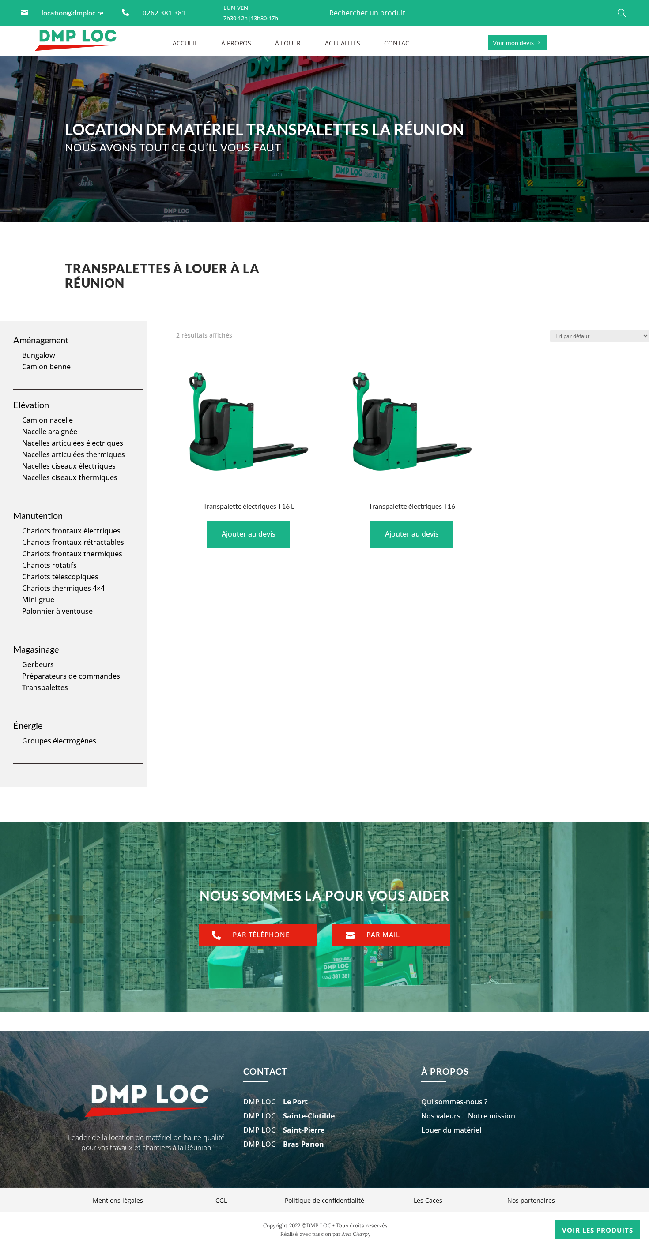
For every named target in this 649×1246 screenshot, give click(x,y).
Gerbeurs (38, 664)
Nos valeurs (440, 1116)
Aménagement (40, 339)
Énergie (27, 725)
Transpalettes (45, 687)
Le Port (295, 1102)
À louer (288, 43)
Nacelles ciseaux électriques (69, 466)
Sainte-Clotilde (309, 1116)
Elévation (31, 404)
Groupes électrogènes (59, 741)
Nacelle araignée (49, 431)
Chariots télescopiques (60, 577)
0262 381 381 (164, 12)
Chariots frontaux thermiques (72, 554)
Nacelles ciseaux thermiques (69, 477)
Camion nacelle (47, 420)
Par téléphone (261, 934)
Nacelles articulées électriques (72, 443)
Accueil (185, 43)
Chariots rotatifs (49, 565)
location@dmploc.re (73, 12)
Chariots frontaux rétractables (73, 542)
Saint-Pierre (303, 1130)
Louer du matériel (451, 1130)
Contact (398, 43)
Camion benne (46, 367)
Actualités (342, 43)
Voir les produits (598, 1230)
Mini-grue (38, 599)
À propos (236, 43)
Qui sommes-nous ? (454, 1102)
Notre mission (491, 1116)
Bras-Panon (303, 1144)
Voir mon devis (513, 42)
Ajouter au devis (248, 534)
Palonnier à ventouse (57, 611)
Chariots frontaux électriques (71, 531)
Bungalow (38, 355)
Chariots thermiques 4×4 (63, 588)
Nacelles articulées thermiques (73, 454)
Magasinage (36, 649)
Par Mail (383, 934)
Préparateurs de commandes (71, 676)
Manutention (38, 515)
